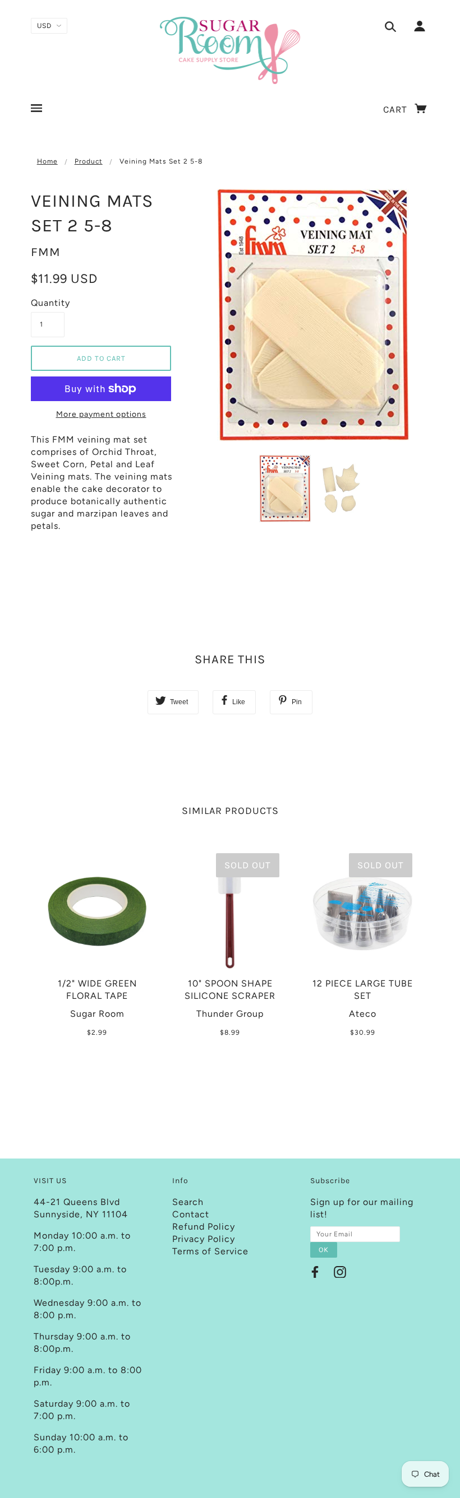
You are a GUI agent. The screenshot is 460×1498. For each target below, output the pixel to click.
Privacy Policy (203, 1239)
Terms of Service (210, 1251)
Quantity (48, 302)
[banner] (230, 50)
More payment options (101, 414)
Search (188, 1202)
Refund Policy (203, 1226)
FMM (46, 252)
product (89, 161)
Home (47, 161)
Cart (396, 109)
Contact (190, 1214)
